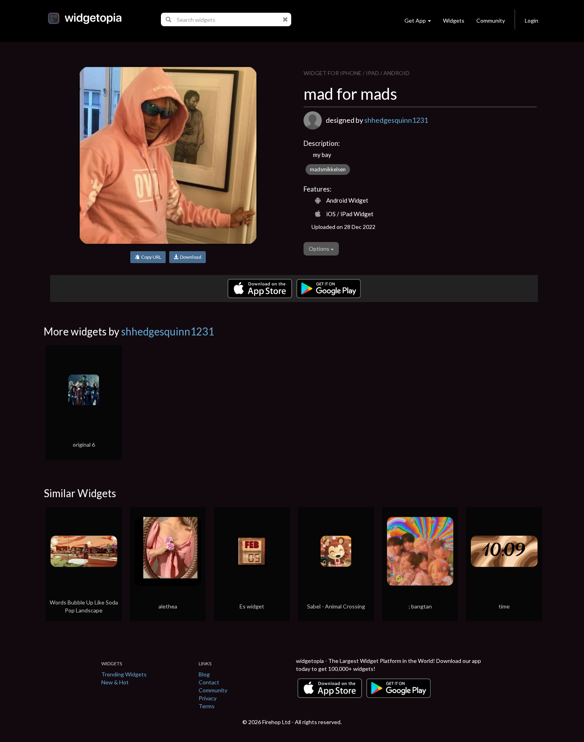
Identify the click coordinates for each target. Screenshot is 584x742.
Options (320, 248)
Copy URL (150, 257)
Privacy (208, 698)
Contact (209, 682)
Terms (207, 706)
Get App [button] (415, 20)
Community (490, 20)
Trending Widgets (124, 674)
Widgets (453, 20)
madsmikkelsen (328, 169)
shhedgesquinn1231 (396, 120)
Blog (204, 674)
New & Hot (115, 682)
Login (531, 20)
